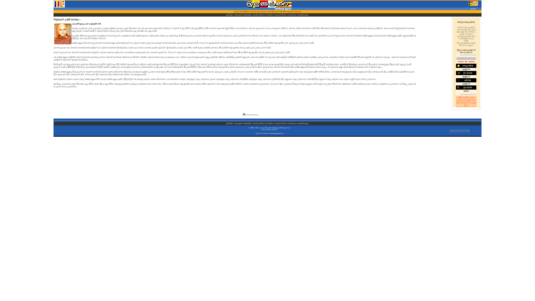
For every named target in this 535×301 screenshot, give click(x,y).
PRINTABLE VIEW (252, 115)
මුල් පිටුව (229, 15)
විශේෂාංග (270, 15)
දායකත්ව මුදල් (302, 15)
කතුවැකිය (247, 15)
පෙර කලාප (291, 15)
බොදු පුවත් (238, 15)
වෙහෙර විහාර (280, 15)
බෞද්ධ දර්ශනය (259, 15)
